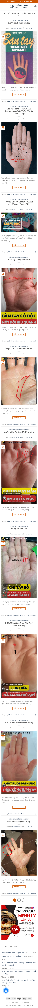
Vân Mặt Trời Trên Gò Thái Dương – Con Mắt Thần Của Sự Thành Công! (19, 111)
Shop (16, 1002)
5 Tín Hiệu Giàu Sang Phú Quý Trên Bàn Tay (19, 624)
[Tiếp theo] (23, 900)
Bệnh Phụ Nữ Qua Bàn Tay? (19, 821)
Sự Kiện (11, 1002)
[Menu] (2, 6)
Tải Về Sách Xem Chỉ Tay (19, 23)
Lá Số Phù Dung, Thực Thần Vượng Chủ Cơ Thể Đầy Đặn (18, 972)
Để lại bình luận (32, 101)
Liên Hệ (26, 1002)
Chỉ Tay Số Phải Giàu (19, 529)
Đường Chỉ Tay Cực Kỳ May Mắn (19, 432)
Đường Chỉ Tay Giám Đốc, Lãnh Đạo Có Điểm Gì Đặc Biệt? (19, 203)
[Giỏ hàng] (35, 6)
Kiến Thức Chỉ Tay (23, 20)
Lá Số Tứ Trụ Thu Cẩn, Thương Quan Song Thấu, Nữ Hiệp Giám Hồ (19, 964)
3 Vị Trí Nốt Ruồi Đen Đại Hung (19, 723)
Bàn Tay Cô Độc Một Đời (19, 259)
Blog (21, 1002)
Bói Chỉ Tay (12, 20)
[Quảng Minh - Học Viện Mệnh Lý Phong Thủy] (19, 6)
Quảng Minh (28, 28)
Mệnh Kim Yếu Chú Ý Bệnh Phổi (12, 953)
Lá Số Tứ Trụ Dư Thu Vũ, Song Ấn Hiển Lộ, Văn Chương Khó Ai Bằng (18, 981)
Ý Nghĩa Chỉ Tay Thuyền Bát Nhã (19, 348)
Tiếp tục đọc (19, 94)
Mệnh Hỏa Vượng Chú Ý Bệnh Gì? (13, 956)
